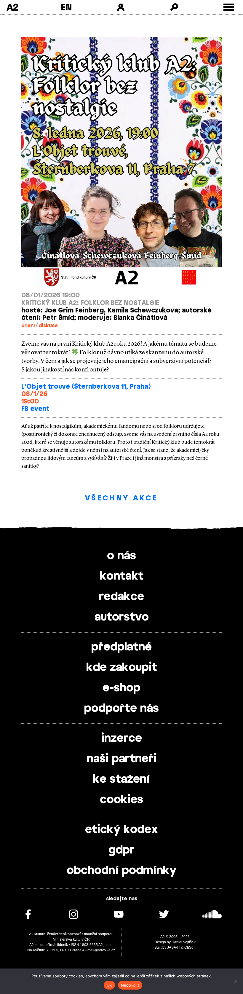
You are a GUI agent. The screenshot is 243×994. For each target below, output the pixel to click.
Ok (109, 985)
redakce (121, 597)
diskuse (48, 326)
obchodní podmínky (121, 871)
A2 (12, 7)
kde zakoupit (121, 667)
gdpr (121, 850)
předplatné (121, 647)
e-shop (121, 688)
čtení (28, 326)
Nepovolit (130, 985)
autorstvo (122, 617)
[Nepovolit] (236, 981)
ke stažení (121, 779)
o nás (121, 556)
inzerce (121, 738)
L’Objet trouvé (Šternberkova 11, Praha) (86, 387)
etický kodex (121, 830)
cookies (121, 800)
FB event (35, 409)
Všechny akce (121, 498)
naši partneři (121, 759)
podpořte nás (121, 708)
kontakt (121, 576)
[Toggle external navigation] (228, 7)
